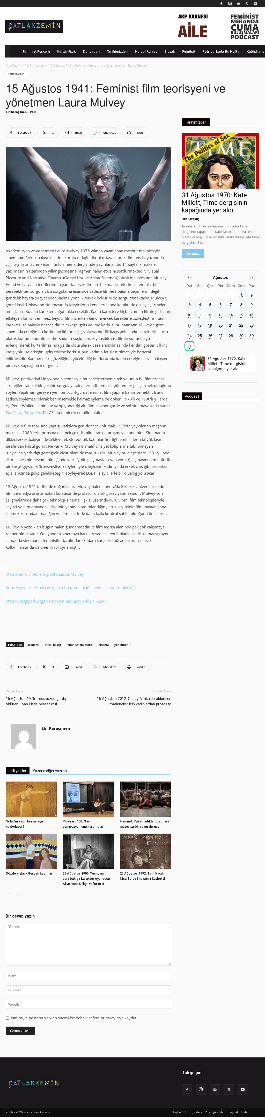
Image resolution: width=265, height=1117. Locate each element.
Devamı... (193, 253)
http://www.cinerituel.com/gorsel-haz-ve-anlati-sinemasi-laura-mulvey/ (69, 587)
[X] (247, 3)
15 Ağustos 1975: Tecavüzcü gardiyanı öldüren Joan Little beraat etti (38, 701)
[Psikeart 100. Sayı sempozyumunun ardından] (88, 799)
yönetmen (121, 645)
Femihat (188, 51)
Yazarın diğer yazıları (50, 771)
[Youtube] (255, 3)
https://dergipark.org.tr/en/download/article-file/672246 (56, 601)
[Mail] (238, 3)
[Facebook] (221, 3)
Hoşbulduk (179, 1112)
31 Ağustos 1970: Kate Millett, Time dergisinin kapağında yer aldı (214, 202)
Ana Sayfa (13, 65)
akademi (33, 645)
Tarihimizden (117, 51)
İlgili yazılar (17, 771)
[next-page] (17, 894)
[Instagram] (230, 3)
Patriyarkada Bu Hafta (221, 51)
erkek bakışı (53, 645)
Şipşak (170, 51)
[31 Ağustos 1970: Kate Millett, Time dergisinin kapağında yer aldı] (220, 161)
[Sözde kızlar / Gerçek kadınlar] (31, 851)
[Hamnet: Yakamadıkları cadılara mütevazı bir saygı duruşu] (145, 799)
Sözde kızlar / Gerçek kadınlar (29, 873)
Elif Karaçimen (16, 112)
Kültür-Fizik (66, 51)
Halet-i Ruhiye (146, 51)
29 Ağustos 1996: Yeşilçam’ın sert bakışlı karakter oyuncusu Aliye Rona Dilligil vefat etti (86, 878)
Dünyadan (91, 51)
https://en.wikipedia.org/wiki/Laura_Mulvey (45, 574)
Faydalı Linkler (239, 1112)
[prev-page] (9, 894)
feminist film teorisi (80, 645)
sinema (104, 645)
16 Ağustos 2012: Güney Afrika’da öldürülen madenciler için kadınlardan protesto (134, 701)
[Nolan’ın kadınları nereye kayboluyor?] (31, 799)
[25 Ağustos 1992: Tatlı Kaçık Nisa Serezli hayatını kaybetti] (145, 851)
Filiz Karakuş (190, 219)
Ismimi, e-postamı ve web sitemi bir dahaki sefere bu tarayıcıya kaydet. (74, 1017)
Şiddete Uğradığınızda (208, 1112)
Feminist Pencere (36, 51)
